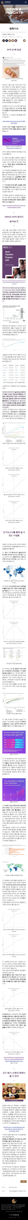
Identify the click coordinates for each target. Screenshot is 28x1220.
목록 (24, 1181)
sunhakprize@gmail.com (9, 1209)
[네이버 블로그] (18, 1215)
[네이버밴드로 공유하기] (15, 40)
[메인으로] (5, 2)
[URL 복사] (3, 40)
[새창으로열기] (10, 1215)
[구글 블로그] (16, 1215)
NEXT (3, 1191)
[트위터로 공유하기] (9, 40)
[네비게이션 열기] (25, 2)
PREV (3, 1187)
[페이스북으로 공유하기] (6, 40)
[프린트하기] (24, 40)
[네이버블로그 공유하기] (12, 40)
